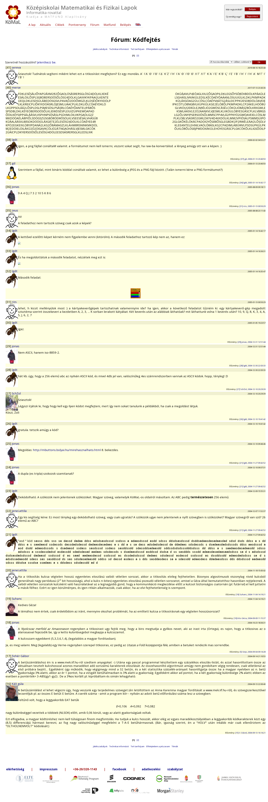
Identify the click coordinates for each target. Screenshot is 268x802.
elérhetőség (15, 769)
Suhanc (17, 598)
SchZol (16, 393)
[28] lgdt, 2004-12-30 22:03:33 (252, 365)
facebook (119, 769)
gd (13, 163)
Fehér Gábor (20, 656)
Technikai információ (119, 49)
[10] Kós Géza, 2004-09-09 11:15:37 (250, 618)
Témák (175, 49)
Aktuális (45, 25)
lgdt (14, 140)
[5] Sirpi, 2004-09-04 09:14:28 (253, 651)
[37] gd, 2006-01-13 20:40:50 (253, 159)
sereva (16, 67)
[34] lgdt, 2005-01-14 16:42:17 (252, 182)
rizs (14, 302)
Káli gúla (18, 684)
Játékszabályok (100, 49)
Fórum (94, 25)
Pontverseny (77, 25)
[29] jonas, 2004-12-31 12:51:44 (252, 342)
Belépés (252, 9)
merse (16, 87)
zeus (15, 210)
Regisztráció (252, 16)
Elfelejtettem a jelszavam (158, 49)
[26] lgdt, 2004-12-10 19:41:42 (252, 419)
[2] (138, 55)
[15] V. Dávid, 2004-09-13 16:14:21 (250, 732)
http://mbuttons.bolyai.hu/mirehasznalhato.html (67, 450)
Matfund (110, 25)
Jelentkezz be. (46, 62)
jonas (15, 187)
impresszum (49, 769)
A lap (32, 25)
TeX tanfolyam (137, 49)
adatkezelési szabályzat (162, 769)
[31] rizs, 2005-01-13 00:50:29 (252, 206)
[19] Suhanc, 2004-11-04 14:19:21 (251, 594)
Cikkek (59, 25)
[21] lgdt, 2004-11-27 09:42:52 (252, 462)
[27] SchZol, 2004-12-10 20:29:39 (251, 389)
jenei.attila (19, 511)
